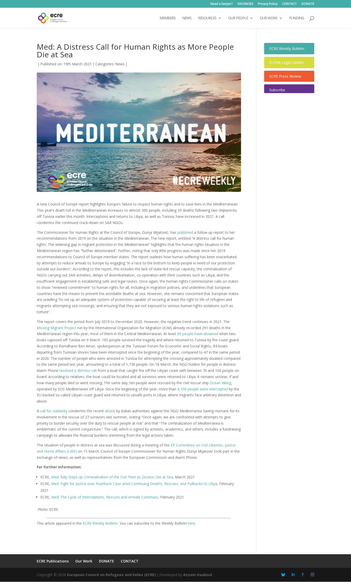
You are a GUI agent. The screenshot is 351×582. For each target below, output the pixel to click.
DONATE (307, 4)
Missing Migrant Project (56, 327)
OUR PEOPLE (238, 18)
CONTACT (289, 4)
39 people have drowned (197, 333)
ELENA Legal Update (286, 62)
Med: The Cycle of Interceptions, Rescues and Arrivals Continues (104, 497)
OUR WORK (268, 18)
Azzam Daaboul (197, 574)
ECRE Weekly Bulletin (100, 523)
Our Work (83, 561)
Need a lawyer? (221, 4)
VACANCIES (245, 4)
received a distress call (78, 370)
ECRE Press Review (285, 76)
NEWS (186, 18)
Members (168, 18)
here (191, 523)
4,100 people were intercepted (202, 389)
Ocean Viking (220, 382)
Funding (296, 18)
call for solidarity (53, 410)
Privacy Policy (268, 4)
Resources (207, 18)
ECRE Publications (53, 561)
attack (110, 410)
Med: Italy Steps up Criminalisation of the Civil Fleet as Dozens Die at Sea (112, 476)
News (120, 63)
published (185, 232)
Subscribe (277, 89)
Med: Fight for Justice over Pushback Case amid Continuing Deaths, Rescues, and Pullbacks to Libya (134, 483)
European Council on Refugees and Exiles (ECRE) (111, 574)
